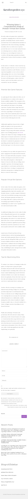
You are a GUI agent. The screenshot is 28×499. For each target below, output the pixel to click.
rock (21, 31)
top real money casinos (7, 478)
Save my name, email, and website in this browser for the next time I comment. (13, 389)
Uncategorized (14, 17)
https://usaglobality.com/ (7, 481)
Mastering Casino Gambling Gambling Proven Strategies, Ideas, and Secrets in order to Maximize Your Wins (14, 454)
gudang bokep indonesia (7, 472)
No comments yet (13, 337)
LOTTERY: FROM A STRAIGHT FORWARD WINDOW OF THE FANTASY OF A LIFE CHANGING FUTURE (11, 436)
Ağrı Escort (4, 485)
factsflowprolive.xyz (14, 10)
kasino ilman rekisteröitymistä (8, 475)
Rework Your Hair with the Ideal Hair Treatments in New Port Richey (15, 406)
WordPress (22, 494)
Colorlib (13, 494)
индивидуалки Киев (6, 469)
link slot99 (20, 132)
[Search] (26, 2)
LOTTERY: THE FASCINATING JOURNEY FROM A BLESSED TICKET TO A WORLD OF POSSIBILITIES (13, 441)
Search (3, 413)
